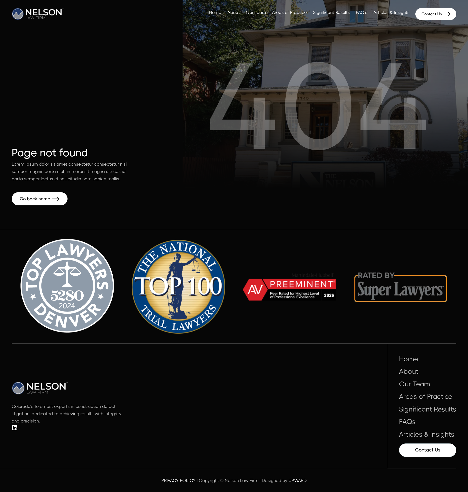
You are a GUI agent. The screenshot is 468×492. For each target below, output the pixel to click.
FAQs (407, 421)
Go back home (39, 198)
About (233, 12)
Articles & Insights (391, 12)
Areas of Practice (289, 12)
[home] (38, 14)
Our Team (256, 12)
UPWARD (298, 480)
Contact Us (435, 14)
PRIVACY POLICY (178, 480)
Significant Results (331, 12)
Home (215, 12)
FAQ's (361, 12)
